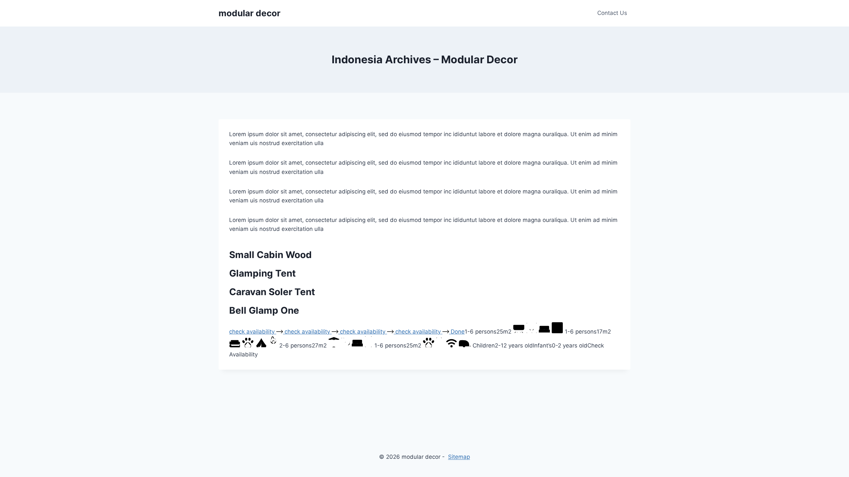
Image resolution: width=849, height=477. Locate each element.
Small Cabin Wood (270, 254)
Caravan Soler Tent (272, 291)
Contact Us (612, 13)
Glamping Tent (262, 273)
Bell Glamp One (264, 310)
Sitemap (459, 456)
